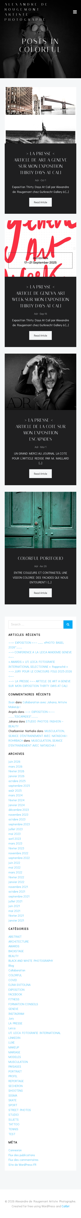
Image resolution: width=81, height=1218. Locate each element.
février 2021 (16, 915)
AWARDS (13, 946)
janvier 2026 (16, 776)
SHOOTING (15, 1090)
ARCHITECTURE (18, 941)
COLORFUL (15, 975)
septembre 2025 (19, 785)
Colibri (66, 1206)
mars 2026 (15, 766)
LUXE (11, 1042)
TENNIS (13, 1129)
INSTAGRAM (16, 1014)
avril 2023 (14, 839)
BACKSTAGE (16, 951)
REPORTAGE (16, 1081)
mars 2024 (15, 795)
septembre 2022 (19, 858)
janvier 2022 (16, 882)
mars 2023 (15, 843)
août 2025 (15, 790)
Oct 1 (43, 180)
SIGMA (12, 1095)
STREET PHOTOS (19, 1110)
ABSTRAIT (15, 936)
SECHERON (15, 1086)
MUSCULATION (18, 1062)
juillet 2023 (15, 829)
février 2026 (16, 771)
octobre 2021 (16, 891)
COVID (12, 980)
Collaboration (16, 970)
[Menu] (75, 12)
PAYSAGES (14, 1066)
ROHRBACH (15, 740)
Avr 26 (43, 566)
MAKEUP (13, 1047)
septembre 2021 (19, 896)
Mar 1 (43, 447)
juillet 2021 (15, 901)
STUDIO (13, 1114)
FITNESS (13, 999)
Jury (11, 1018)
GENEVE (13, 1009)
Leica (11, 1028)
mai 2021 (14, 911)
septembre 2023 (19, 824)
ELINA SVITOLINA (19, 985)
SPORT (12, 1105)
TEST (11, 1134)
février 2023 (16, 848)
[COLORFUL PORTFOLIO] (40, 519)
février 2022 (16, 877)
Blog (11, 965)
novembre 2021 (18, 887)
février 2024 (16, 800)
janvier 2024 (16, 805)
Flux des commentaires (23, 1160)
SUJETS (13, 1119)
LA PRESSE (15, 1023)
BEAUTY (13, 956)
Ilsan (11, 702)
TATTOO (13, 1124)
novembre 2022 (18, 853)
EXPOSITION (16, 989)
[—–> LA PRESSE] (40, 381)
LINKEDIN (14, 1038)
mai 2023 (14, 834)
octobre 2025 (17, 781)
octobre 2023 (16, 819)
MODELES (14, 1057)
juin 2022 (14, 863)
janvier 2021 (16, 920)
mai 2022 (14, 867)
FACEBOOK (15, 994)
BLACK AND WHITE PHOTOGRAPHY (30, 961)
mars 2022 (15, 872)
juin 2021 (14, 906)
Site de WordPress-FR (22, 1164)
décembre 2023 (18, 810)
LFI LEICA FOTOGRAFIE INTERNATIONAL (34, 1033)
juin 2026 (14, 761)
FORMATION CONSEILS (23, 1004)
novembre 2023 (18, 814)
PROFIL (12, 1076)
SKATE (12, 1100)
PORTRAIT (15, 1071)
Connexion (15, 1150)
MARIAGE (14, 1052)
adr (37, 180)
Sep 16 (43, 313)
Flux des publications (21, 1155)
